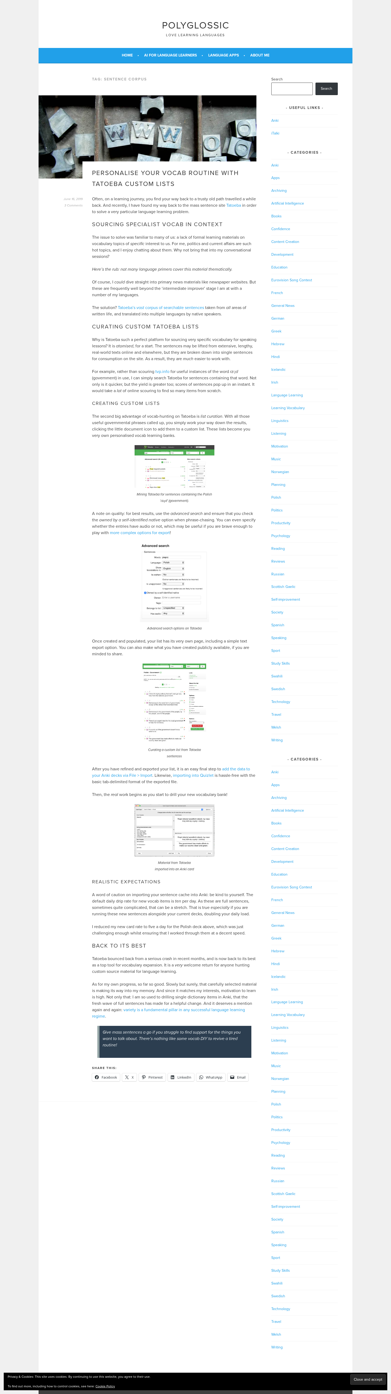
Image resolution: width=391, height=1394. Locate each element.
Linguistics (280, 420)
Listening (278, 433)
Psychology (280, 536)
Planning (278, 484)
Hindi (275, 357)
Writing (277, 740)
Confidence (280, 229)
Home (127, 55)
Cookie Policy (105, 1386)
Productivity (280, 523)
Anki (274, 120)
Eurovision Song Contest (291, 280)
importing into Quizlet (193, 775)
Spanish (277, 625)
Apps (275, 178)
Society (277, 612)
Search (277, 79)
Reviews (278, 561)
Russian (277, 574)
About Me (259, 55)
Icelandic (278, 369)
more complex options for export (140, 532)
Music (276, 459)
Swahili (276, 676)
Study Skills (280, 663)
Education (279, 267)
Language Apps (223, 55)
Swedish (278, 689)
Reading (278, 548)
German (277, 318)
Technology (280, 702)
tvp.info (162, 371)
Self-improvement (285, 599)
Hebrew (277, 344)
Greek (276, 331)
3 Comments (73, 205)
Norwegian (280, 472)
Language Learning (287, 395)
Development (282, 254)
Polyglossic (195, 25)
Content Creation (285, 241)
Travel (276, 714)
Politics (277, 510)
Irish (274, 382)
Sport (275, 650)
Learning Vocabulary (288, 408)
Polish (276, 497)
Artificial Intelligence (287, 203)
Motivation (279, 446)
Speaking (278, 638)
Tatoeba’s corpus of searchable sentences (161, 307)
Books (276, 216)
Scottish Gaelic (283, 586)
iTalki (275, 133)
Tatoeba (233, 205)
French (277, 293)
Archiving (279, 190)
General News (283, 305)
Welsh (276, 727)
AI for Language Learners (170, 55)
